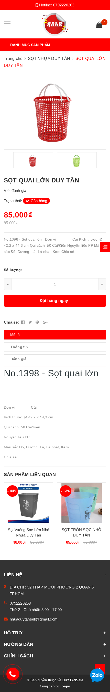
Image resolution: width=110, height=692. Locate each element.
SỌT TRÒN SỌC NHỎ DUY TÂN (81, 532)
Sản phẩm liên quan (30, 474)
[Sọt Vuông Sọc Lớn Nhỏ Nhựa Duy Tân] (28, 503)
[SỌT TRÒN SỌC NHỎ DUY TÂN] (81, 503)
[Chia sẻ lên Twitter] (30, 322)
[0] (99, 25)
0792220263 (63, 5)
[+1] (45, 322)
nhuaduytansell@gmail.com (34, 619)
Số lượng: (13, 270)
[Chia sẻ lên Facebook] (23, 322)
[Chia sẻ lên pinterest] (38, 322)
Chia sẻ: (11, 322)
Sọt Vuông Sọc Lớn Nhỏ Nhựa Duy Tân (28, 532)
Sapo (66, 686)
